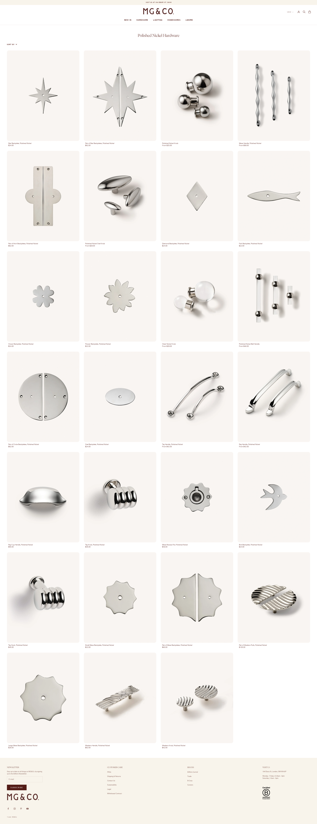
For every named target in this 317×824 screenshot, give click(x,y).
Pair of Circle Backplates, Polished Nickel (23, 444)
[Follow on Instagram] (14, 808)
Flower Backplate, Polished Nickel (98, 344)
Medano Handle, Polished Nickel (97, 745)
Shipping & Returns (114, 776)
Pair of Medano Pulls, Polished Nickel (253, 645)
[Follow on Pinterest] (21, 808)
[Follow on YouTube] (27, 808)
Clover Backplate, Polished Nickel (20, 344)
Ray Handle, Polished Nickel (249, 444)
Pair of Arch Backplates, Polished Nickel (23, 243)
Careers (190, 785)
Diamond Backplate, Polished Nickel (175, 243)
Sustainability (112, 785)
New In (127, 20)
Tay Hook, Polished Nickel (18, 645)
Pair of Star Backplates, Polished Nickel (99, 143)
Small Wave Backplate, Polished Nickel (99, 645)
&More (189, 20)
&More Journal (192, 772)
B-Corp (189, 780)
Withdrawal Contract (114, 793)
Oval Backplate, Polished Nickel (97, 444)
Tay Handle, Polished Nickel (172, 444)
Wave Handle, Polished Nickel (250, 143)
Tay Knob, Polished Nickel (95, 545)
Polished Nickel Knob (170, 143)
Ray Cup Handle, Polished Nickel (20, 545)
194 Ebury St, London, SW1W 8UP (274, 771)
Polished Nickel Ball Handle (249, 344)
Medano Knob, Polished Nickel (173, 745)
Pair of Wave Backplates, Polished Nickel (177, 645)
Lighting (157, 20)
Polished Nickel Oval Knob (95, 243)
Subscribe (289, 813)
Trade (189, 776)
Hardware (142, 20)
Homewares (174, 20)
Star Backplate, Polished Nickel (19, 143)
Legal (109, 789)
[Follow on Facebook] (8, 808)
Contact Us (111, 780)
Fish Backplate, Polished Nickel (250, 243)
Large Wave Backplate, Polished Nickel (22, 745)
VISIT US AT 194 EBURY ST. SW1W (159, 2)
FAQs (109, 772)
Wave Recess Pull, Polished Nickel (175, 545)
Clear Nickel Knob (169, 344)
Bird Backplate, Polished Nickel (250, 545)
